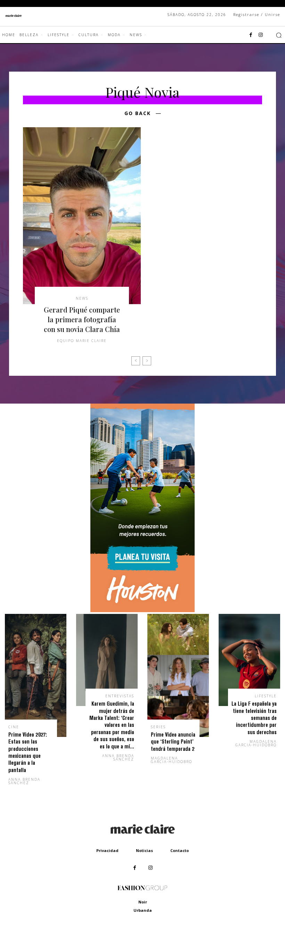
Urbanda (142, 910)
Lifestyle (266, 696)
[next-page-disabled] (146, 360)
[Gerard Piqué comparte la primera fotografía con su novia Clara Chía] (82, 215)
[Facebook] (251, 35)
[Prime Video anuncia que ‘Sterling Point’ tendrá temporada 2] (178, 675)
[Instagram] (261, 35)
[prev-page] (135, 360)
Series (158, 727)
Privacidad (107, 850)
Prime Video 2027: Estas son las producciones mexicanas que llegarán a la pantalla (27, 752)
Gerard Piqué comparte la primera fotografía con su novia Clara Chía (82, 319)
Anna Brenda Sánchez (24, 781)
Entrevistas (119, 696)
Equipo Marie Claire (82, 340)
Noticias (144, 850)
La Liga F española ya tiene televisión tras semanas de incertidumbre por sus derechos (254, 718)
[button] (278, 35)
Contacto (179, 850)
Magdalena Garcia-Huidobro (171, 760)
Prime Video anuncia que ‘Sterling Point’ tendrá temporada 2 (173, 741)
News (82, 298)
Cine (13, 727)
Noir (142, 901)
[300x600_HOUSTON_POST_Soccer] (142, 610)
